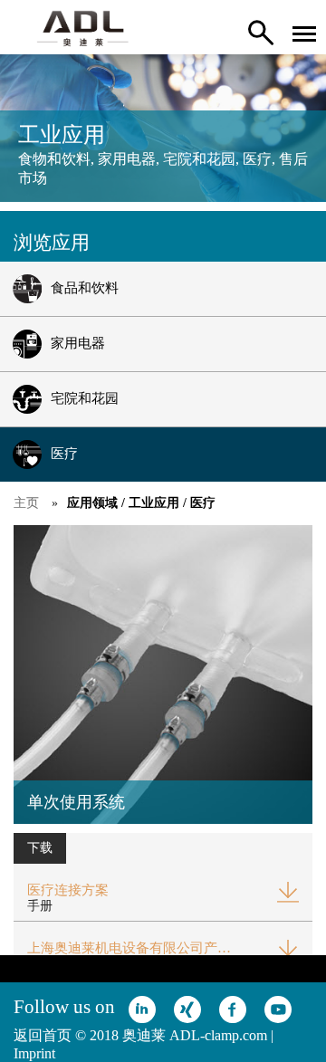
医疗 (64, 453)
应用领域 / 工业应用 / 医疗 (141, 503)
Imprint (34, 1053)
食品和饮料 (85, 288)
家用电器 (78, 343)
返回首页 (43, 1035)
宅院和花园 (85, 398)
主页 (26, 503)
